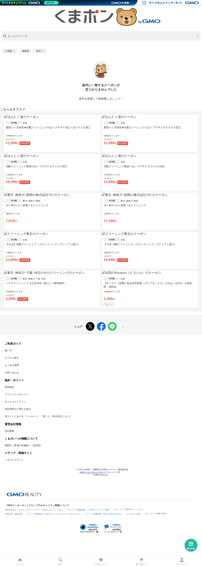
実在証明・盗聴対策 (13, 514)
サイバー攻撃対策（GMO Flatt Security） (104, 514)
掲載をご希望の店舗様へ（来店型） (24, 445)
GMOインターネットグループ (93, 472)
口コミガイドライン (15, 401)
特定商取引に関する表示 (18, 409)
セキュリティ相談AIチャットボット (129, 509)
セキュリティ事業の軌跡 (155, 513)
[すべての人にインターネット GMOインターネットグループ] (174, 3)
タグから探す (12, 357)
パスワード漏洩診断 (76, 510)
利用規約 (9, 387)
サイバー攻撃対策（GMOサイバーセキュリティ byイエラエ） (54, 514)
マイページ (182, 564)
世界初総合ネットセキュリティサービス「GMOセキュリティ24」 (34, 510)
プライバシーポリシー (16, 394)
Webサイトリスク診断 (99, 510)
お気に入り (101, 564)
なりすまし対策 (133, 514)
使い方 (8, 350)
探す (60, 564)
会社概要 (9, 431)
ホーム (20, 564)
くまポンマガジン (14, 459)
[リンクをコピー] (123, 326)
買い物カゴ (141, 564)
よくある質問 (12, 365)
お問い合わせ (12, 372)
